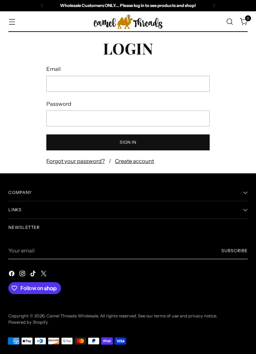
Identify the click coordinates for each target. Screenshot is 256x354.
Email (53, 69)
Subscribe (234, 250)
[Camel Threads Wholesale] (128, 21)
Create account (134, 161)
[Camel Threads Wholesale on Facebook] (12, 274)
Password (58, 103)
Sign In (128, 142)
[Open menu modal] (12, 21)
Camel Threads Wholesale (72, 315)
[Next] (214, 5)
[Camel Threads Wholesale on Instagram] (23, 274)
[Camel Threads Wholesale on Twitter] (44, 274)
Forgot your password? (75, 161)
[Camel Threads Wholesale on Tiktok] (34, 274)
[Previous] (42, 5)
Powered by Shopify (28, 322)
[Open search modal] (230, 21)
